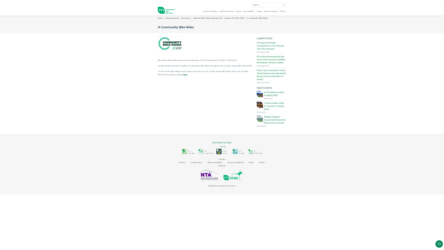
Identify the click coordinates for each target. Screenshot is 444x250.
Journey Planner (210, 11)
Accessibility (248, 11)
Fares (238, 11)
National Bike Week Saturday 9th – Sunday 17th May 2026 (218, 18)
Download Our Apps (222, 144)
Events (262, 162)
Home (160, 18)
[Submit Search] (283, 5)
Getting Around (226, 11)
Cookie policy (196, 162)
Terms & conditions (235, 162)
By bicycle (186, 18)
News (251, 162)
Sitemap (222, 166)
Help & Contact (271, 11)
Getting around (172, 18)
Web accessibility (214, 162)
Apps (259, 11)
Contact (222, 159)
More (282, 11)
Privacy (182, 162)
